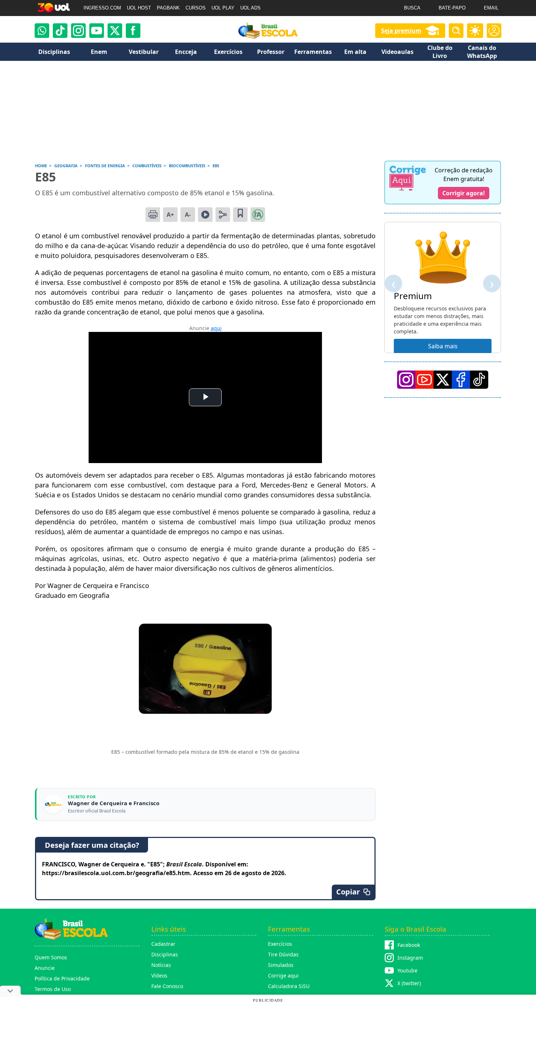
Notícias (161, 964)
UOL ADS (250, 8)
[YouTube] (424, 380)
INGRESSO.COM (102, 8)
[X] (115, 30)
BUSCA (412, 8)
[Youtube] (96, 30)
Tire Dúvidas (283, 954)
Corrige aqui (283, 975)
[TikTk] (479, 380)
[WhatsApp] (42, 30)
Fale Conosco (167, 986)
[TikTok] (60, 30)
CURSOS (196, 8)
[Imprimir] (152, 214)
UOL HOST (139, 8)
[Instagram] (78, 30)
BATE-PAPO (452, 8)
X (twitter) (409, 983)
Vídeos (159, 975)
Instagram (410, 957)
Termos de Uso (53, 989)
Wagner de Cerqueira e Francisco (113, 803)
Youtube (407, 970)
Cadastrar (163, 943)
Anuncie (45, 967)
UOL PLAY (222, 8)
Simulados (281, 964)
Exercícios (280, 943)
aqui (216, 328)
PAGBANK (168, 8)
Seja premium (401, 31)
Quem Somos (51, 957)
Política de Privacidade (62, 978)
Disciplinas (164, 954)
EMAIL (491, 8)
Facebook (408, 944)
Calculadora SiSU (289, 986)
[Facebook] (461, 380)
